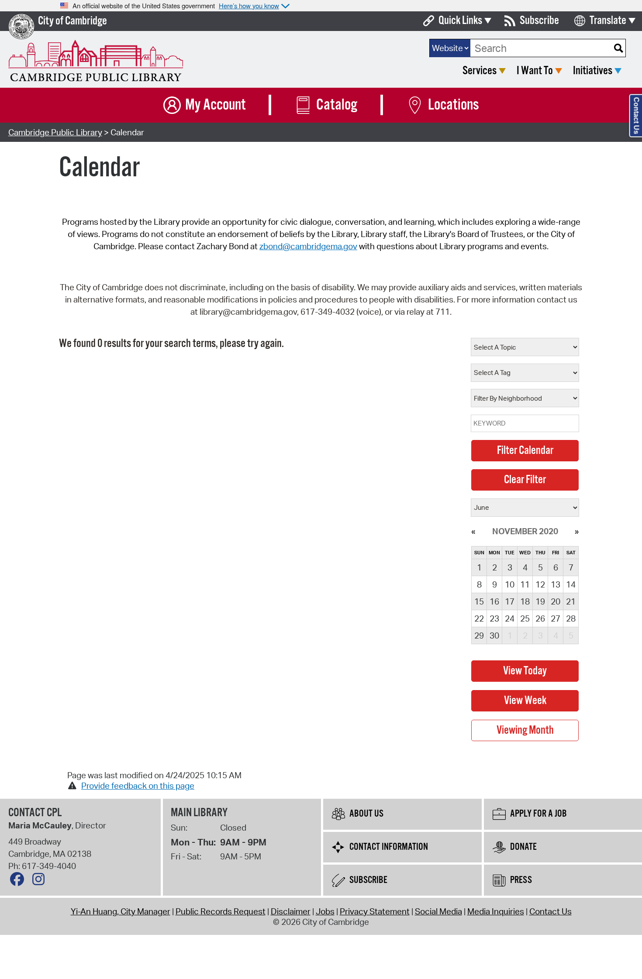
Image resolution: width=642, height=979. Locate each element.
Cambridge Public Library (55, 132)
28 (571, 618)
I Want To (535, 71)
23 (494, 618)
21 (571, 601)
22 (479, 618)
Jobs (325, 911)
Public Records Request (221, 911)
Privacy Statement (375, 911)
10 (509, 584)
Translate (608, 21)
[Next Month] (577, 531)
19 (540, 601)
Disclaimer (291, 911)
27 (555, 618)
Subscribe (539, 21)
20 (555, 601)
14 (571, 584)
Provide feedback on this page (137, 785)
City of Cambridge (72, 21)
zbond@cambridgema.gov (308, 246)
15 (479, 601)
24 (509, 618)
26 (540, 618)
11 (525, 584)
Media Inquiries (495, 911)
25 (525, 618)
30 (494, 635)
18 (525, 601)
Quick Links (460, 21)
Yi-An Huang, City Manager (120, 911)
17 (509, 601)
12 (540, 584)
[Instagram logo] (41, 881)
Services (480, 71)
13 (555, 584)
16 (494, 601)
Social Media (438, 911)
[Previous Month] (473, 531)
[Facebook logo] (19, 881)
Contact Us (550, 911)
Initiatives (592, 71)
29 (479, 635)
